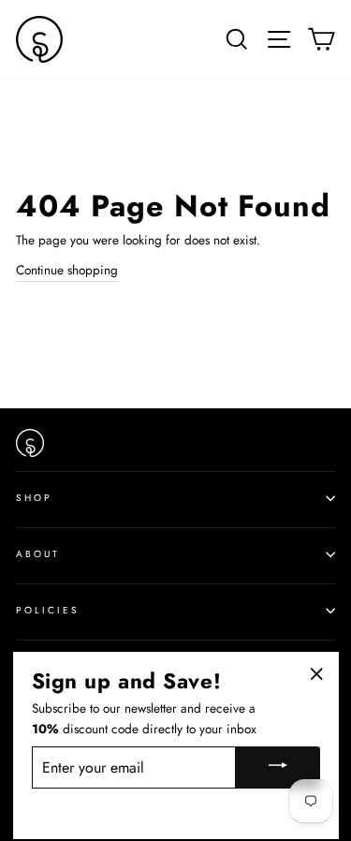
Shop (34, 498)
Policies (48, 610)
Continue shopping (67, 269)
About (38, 554)
